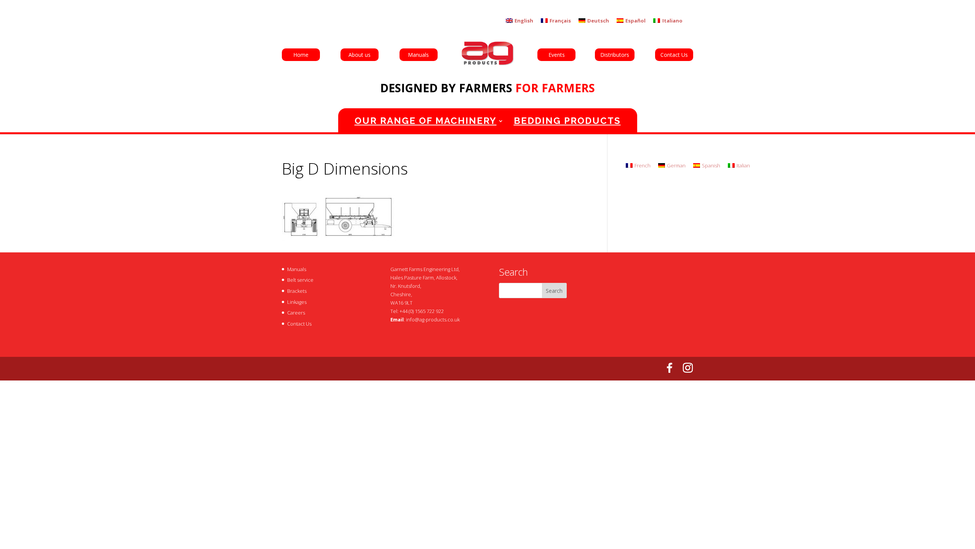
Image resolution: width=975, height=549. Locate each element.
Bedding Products (567, 120)
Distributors (614, 54)
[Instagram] (687, 368)
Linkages (297, 302)
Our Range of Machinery (426, 120)
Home (300, 54)
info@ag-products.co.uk (433, 319)
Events (556, 54)
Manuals (418, 54)
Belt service (300, 279)
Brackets (297, 290)
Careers (296, 312)
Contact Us (674, 54)
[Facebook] (669, 368)
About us (359, 54)
